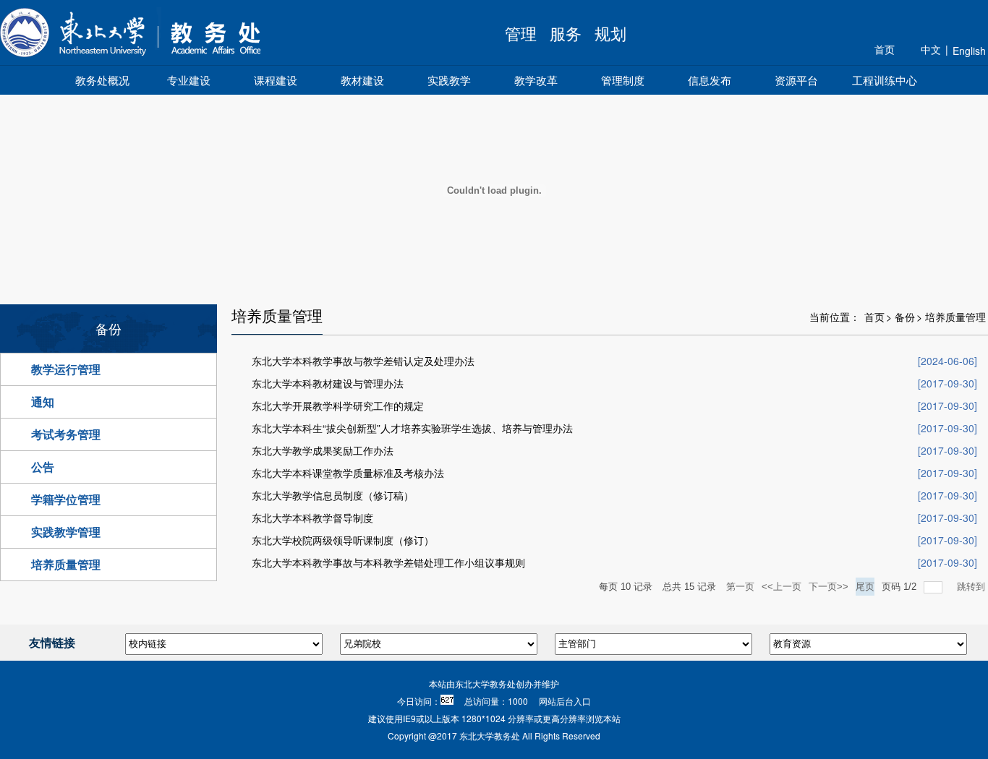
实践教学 (449, 79)
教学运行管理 (66, 369)
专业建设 (188, 79)
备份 (905, 316)
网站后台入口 (565, 701)
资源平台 (796, 79)
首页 (884, 49)
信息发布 (709, 79)
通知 (42, 401)
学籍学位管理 (66, 499)
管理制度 (622, 79)
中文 (931, 49)
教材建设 (362, 79)
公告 (42, 466)
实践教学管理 (66, 531)
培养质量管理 (66, 564)
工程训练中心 (884, 79)
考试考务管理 (66, 434)
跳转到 (972, 586)
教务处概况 (102, 79)
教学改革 (536, 79)
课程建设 (275, 79)
